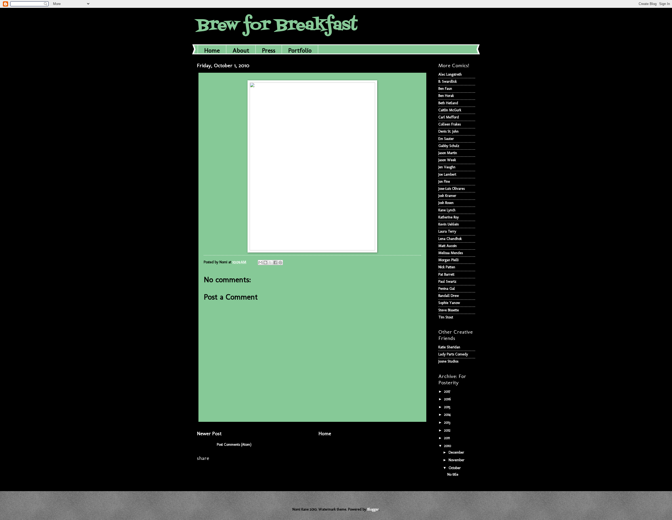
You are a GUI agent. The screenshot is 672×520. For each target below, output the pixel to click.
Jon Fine (444, 181)
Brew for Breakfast (277, 26)
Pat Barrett (446, 274)
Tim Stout (445, 317)
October (455, 468)
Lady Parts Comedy (453, 354)
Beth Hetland (448, 103)
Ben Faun (445, 88)
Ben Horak (446, 95)
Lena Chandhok (450, 239)
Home (212, 50)
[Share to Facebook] (275, 262)
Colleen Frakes (449, 124)
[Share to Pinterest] (280, 262)
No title (452, 474)
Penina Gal (446, 288)
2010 (448, 446)
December (457, 452)
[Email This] (260, 262)
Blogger (373, 509)
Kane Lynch (446, 210)
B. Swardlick (447, 81)
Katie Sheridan (449, 347)
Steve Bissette (448, 310)
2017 (447, 391)
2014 (448, 414)
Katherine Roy (448, 217)
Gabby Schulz (448, 146)
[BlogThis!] (265, 262)
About (241, 50)
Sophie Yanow (449, 303)
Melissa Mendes (450, 253)
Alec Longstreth (450, 74)
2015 (448, 407)
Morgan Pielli (448, 260)
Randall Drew (448, 295)
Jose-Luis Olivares (451, 188)
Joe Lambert (447, 174)
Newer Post (209, 433)
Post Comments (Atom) (234, 444)
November (457, 460)
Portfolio (300, 50)
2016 (448, 399)
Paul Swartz (447, 281)
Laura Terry (447, 231)
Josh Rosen (446, 203)
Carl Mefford (448, 117)
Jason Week (447, 160)
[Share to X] (270, 262)
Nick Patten (446, 267)
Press (268, 50)
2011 (447, 438)
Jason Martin (447, 153)
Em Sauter (446, 138)
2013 (447, 422)
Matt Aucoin (447, 246)
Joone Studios (448, 361)
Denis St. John (448, 131)
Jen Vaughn (446, 167)
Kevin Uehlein (448, 224)
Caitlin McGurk (449, 110)
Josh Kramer (447, 195)
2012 (448, 430)
